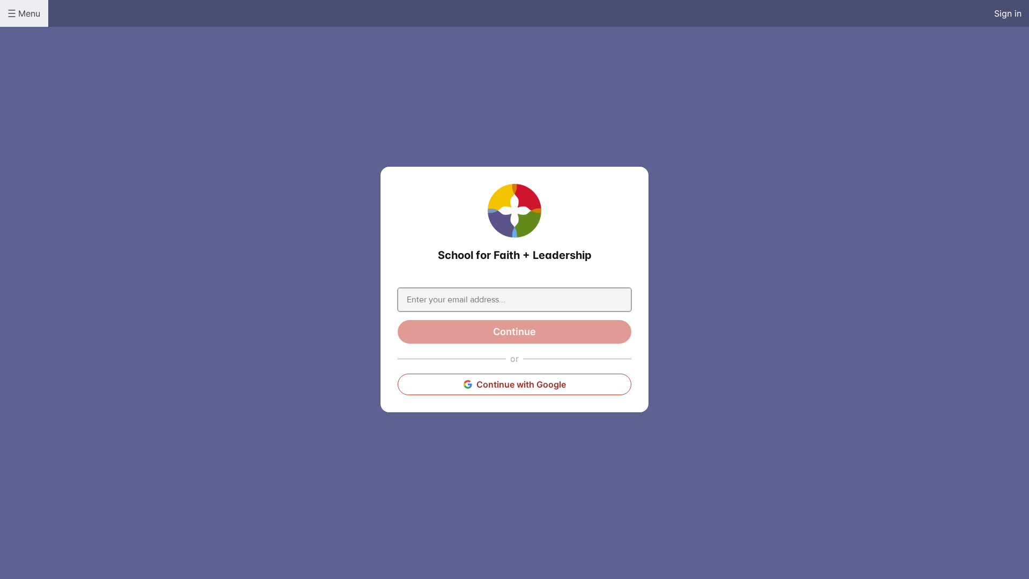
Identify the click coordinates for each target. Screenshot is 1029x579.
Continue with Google (521, 384)
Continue (514, 331)
